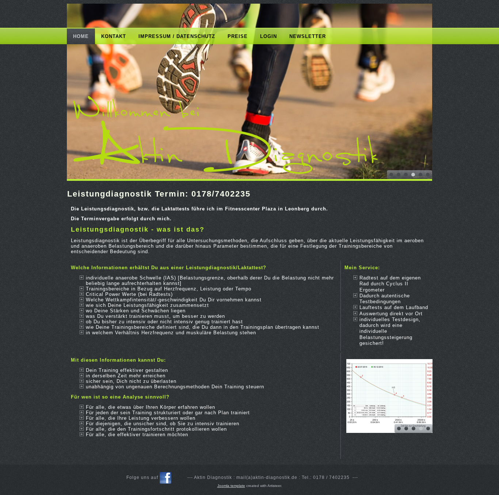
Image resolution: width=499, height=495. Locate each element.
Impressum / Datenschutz (176, 36)
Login (268, 36)
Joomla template (231, 486)
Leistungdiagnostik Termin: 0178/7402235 (159, 193)
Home (81, 36)
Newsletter (307, 36)
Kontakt (113, 36)
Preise (238, 36)
